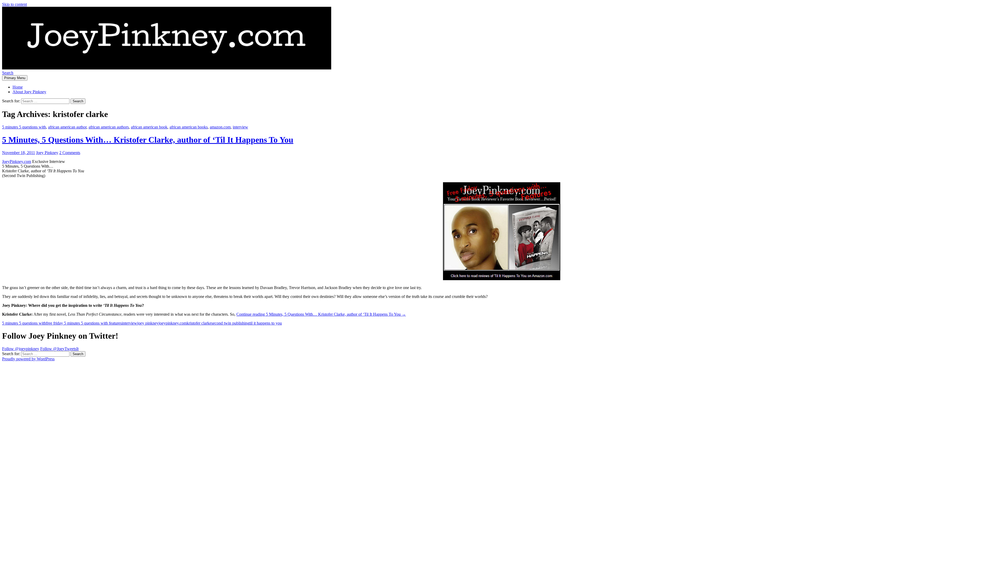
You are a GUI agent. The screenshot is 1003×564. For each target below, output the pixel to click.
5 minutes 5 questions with (24, 127)
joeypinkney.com (173, 323)
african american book (149, 127)
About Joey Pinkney (29, 92)
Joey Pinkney (47, 152)
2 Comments (69, 152)
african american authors (109, 127)
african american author (67, 127)
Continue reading (321, 314)
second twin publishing (230, 323)
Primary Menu (14, 78)
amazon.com (220, 127)
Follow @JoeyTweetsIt (59, 348)
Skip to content (14, 4)
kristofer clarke (199, 323)
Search (7, 72)
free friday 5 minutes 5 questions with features (84, 323)
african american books (189, 127)
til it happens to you (265, 323)
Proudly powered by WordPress (28, 359)
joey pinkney (148, 323)
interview (240, 127)
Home (18, 87)
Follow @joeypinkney (20, 348)
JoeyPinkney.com (16, 161)
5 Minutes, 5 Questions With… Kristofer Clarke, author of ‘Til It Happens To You (147, 139)
